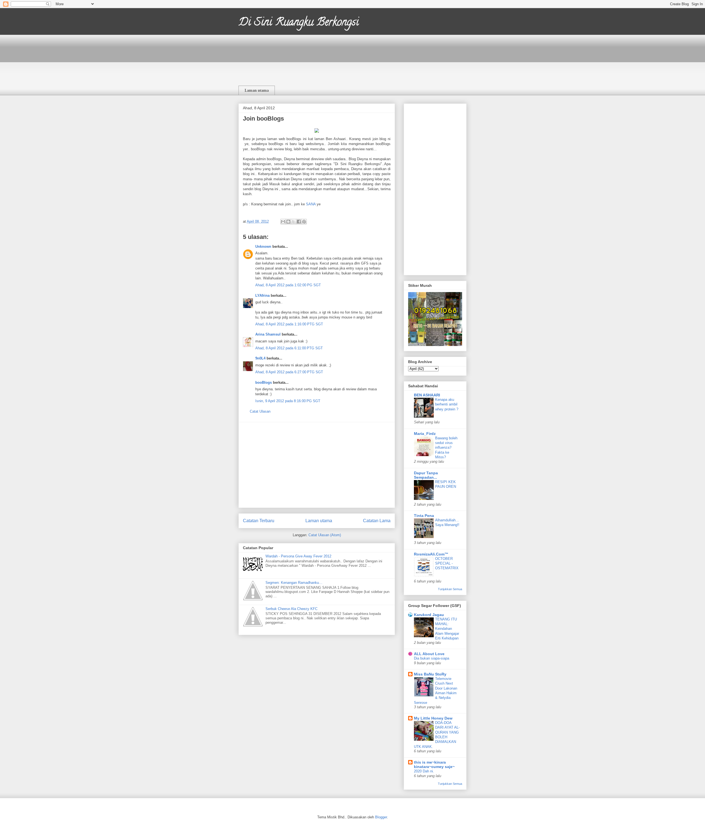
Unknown (263, 246)
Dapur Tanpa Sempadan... (426, 475)
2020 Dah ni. (424, 771)
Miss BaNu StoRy (430, 674)
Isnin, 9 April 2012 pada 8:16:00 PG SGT (287, 401)
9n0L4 (260, 358)
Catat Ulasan (260, 411)
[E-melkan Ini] (283, 221)
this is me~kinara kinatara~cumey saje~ (434, 764)
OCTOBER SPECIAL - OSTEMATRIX (447, 563)
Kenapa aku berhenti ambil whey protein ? (446, 404)
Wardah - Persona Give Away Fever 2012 (298, 556)
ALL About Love (429, 654)
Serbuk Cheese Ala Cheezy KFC (291, 609)
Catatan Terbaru (258, 520)
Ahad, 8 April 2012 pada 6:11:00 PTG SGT (289, 348)
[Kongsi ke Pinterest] (304, 221)
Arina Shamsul (268, 334)
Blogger (381, 817)
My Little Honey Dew (433, 718)
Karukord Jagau (429, 614)
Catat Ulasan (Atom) (324, 535)
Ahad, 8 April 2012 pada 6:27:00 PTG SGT (289, 372)
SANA (311, 204)
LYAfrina (262, 295)
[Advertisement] (317, 464)
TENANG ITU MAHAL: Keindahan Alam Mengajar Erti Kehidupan (447, 628)
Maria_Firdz (425, 433)
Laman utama (257, 90)
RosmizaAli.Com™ (431, 554)
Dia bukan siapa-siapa (431, 658)
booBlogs (263, 382)
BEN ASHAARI (427, 395)
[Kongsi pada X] (293, 221)
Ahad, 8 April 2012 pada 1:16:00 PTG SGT (289, 324)
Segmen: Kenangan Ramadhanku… (293, 583)
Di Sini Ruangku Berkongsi (298, 23)
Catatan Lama (377, 520)
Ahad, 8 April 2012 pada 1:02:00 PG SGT (288, 285)
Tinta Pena (424, 515)
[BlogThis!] (288, 221)
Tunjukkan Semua (450, 589)
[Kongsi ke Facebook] (299, 221)
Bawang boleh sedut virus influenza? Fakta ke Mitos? (446, 447)
